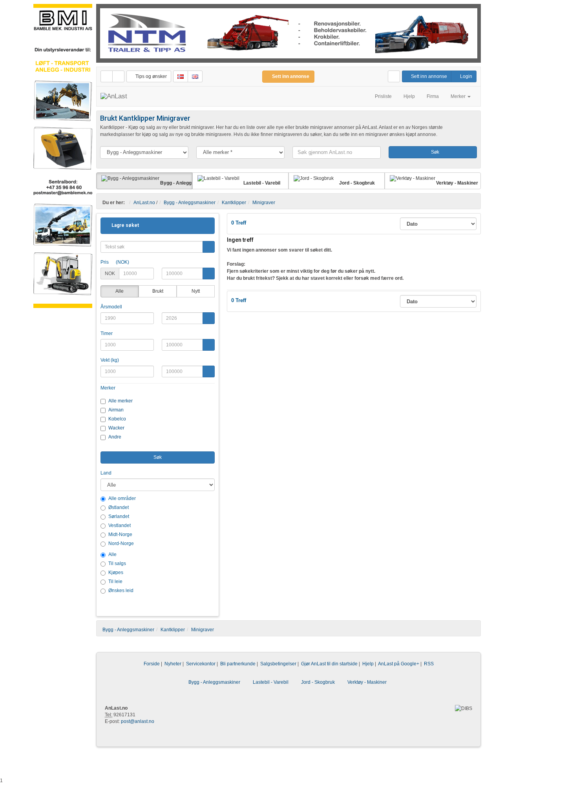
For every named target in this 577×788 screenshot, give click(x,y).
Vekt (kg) (109, 360)
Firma (433, 96)
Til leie (115, 581)
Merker (107, 388)
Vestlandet (119, 525)
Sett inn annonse (428, 76)
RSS (429, 664)
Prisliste (383, 96)
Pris (114, 262)
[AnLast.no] (114, 96)
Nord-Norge (121, 543)
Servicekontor (200, 664)
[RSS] (118, 76)
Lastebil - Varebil (270, 682)
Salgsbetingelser (278, 664)
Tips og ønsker (150, 76)
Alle (119, 291)
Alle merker (120, 401)
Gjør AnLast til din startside (329, 664)
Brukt (157, 291)
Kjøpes (115, 572)
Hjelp (409, 96)
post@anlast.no (137, 721)
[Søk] (209, 247)
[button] (123, 225)
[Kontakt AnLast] (394, 76)
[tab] (157, 226)
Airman (116, 410)
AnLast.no (144, 202)
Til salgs (117, 563)
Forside (152, 664)
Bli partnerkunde (238, 664)
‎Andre (114, 437)
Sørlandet (118, 516)
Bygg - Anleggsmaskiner (189, 202)
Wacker (116, 428)
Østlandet (118, 507)
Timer (106, 333)
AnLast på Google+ (398, 664)
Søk (434, 152)
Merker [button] (459, 96)
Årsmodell (111, 307)
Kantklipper (234, 202)
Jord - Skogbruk (318, 682)
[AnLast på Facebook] (106, 76)
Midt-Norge (120, 534)
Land (105, 473)
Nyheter (172, 664)
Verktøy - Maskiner (367, 682)
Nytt (196, 291)
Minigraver (263, 202)
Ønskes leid (120, 590)
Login (465, 76)
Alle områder (122, 498)
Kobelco (117, 419)
